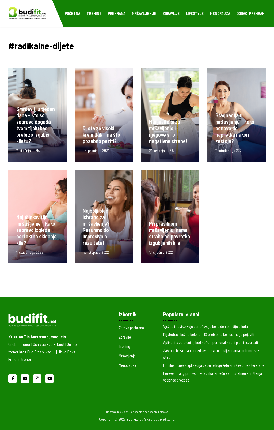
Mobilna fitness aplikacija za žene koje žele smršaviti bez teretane (213, 365)
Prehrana (116, 13)
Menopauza (220, 13)
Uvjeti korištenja (132, 411)
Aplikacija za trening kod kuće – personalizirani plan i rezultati (210, 342)
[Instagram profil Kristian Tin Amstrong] (38, 378)
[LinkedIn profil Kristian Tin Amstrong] (25, 378)
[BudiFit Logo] (27, 12)
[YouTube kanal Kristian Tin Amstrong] (49, 378)
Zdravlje (171, 13)
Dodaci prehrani (251, 13)
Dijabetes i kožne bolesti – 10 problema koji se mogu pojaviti (208, 334)
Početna (72, 13)
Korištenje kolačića (156, 411)
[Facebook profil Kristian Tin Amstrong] (13, 378)
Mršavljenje (144, 13)
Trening (94, 13)
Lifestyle (195, 13)
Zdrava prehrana (131, 327)
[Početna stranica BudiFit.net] (44, 319)
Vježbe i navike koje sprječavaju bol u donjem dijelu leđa (205, 326)
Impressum (113, 411)
